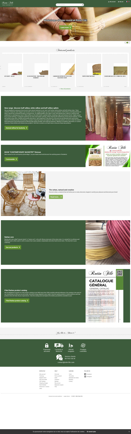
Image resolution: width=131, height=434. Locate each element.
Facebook (89, 296)
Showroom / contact (44, 309)
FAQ (56, 309)
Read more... (34, 167)
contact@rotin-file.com (66, 284)
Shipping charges (43, 305)
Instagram (89, 299)
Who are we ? (42, 296)
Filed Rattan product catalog (14, 232)
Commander (9, 141)
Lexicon (71, 293)
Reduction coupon (59, 307)
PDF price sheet (43, 301)
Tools (70, 296)
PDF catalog (42, 303)
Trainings (41, 298)
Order (56, 300)
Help (56, 293)
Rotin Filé (42, 293)
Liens (40, 310)
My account (57, 305)
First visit (57, 296)
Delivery (56, 303)
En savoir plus (91, 432)
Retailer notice (42, 300)
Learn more (65, 27)
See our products (10, 197)
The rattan (71, 298)
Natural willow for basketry (13, 119)
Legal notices (67, 318)
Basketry (71, 301)
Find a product (58, 298)
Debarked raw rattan (74, 300)
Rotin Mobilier (42, 307)
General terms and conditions (55, 318)
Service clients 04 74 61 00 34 (70, 280)
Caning (70, 303)
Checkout (57, 301)
